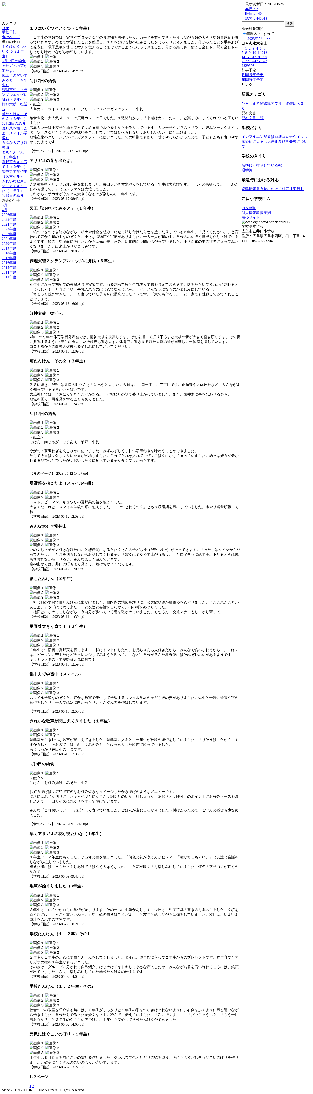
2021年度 (9, 239)
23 (251, 61)
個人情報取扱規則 (256, 213)
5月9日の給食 (13, 195)
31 (254, 65)
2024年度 (9, 224)
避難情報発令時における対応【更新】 (273, 189)
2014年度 (9, 272)
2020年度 (9, 243)
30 (251, 65)
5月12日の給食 (14, 123)
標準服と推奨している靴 (262, 165)
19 (262, 57)
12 (262, 53)
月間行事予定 (253, 75)
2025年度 (9, 219)
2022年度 (9, 234)
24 (254, 61)
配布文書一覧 (253, 118)
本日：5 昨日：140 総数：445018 (256, 13)
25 (258, 61)
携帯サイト (251, 217)
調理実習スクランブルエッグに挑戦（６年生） (14, 94)
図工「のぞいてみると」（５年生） (14, 80)
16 (251, 57)
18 (258, 57)
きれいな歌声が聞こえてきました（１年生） (14, 186)
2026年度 (9, 215)
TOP (5, 28)
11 (258, 53)
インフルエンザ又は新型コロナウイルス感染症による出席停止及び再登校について (275, 141)
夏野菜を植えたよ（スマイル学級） (14, 133)
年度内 (251, 34)
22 (247, 61)
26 (262, 61)
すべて (268, 34)
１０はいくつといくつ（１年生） (14, 51)
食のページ (11, 37)
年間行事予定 (253, 80)
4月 (4, 210)
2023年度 (9, 229)
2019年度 (9, 248)
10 (254, 53)
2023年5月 (255, 38)
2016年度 (9, 263)
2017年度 (9, 258)
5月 (4, 205)
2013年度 (9, 277)
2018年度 (9, 253)
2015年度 (9, 267)
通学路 (247, 170)
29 (247, 65)
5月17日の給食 (14, 61)
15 (247, 57)
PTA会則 (249, 208)
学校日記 (9, 32)
